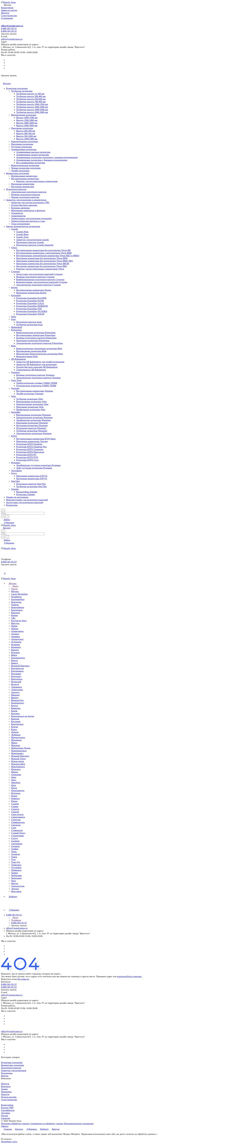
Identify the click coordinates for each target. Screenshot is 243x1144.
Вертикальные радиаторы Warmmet (33, 415)
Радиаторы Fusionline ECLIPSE (31, 298)
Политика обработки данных (15, 1123)
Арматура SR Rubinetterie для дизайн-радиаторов (40, 361)
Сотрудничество (9, 1099)
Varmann (15, 388)
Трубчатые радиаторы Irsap (29, 324)
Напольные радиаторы (22, 144)
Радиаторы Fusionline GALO (30, 303)
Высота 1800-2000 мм (26, 123)
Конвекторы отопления (17, 173)
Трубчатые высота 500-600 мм (31, 99)
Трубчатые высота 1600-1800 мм (32, 107)
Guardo (14, 229)
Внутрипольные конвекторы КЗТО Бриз (36, 438)
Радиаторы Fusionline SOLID (30, 314)
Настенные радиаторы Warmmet (32, 425)
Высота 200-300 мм (25, 131)
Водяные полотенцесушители (25, 194)
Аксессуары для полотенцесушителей (24, 502)
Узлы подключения (20, 223)
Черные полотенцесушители (25, 197)
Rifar (13, 346)
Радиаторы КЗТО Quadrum (29, 444)
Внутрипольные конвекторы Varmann (34, 391)
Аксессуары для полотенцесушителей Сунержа (39, 274)
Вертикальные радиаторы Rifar (31, 351)
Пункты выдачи (8, 1097)
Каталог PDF (7, 1107)
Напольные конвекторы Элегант (32, 441)
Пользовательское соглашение (79, 1123)
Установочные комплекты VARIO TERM (36, 385)
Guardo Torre (22, 237)
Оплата (4, 1115)
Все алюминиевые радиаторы (30, 162)
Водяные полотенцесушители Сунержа (35, 277)
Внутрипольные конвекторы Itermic (33, 290)
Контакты (6, 1086)
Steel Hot (15, 481)
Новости (5, 1094)
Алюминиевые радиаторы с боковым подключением (41, 160)
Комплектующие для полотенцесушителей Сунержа (41, 282)
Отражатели (17, 213)
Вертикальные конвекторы (24, 176)
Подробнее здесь (9, 1141)
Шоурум (5, 1083)
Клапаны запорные (20, 208)
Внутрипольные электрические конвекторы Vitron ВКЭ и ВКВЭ (47, 255)
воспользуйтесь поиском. (129, 976)
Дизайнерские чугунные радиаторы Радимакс (38, 465)
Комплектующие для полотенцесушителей (27, 500)
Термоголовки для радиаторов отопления (31, 218)
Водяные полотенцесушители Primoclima (36, 338)
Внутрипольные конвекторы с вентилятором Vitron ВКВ (44, 253)
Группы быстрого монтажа (24, 205)
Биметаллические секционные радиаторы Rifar (39, 348)
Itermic (14, 287)
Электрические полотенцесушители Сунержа (38, 285)
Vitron (14, 247)
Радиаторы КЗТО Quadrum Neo (31, 446)
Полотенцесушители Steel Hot (31, 484)
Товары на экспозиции (17, 497)
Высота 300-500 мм (25, 133)
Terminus (15, 372)
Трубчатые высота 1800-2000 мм (32, 109)
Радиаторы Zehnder (25, 494)
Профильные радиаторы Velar (30, 409)
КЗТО (14, 436)
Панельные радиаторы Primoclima (32, 340)
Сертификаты (7, 1110)
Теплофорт (16, 470)
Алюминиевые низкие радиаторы (32, 154)
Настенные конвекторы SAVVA (31, 478)
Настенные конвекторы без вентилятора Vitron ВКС (41, 266)
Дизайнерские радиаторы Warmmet (33, 420)
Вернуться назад (9, 979)
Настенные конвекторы (22, 186)
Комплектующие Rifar (27, 356)
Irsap (13, 319)
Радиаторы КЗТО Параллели (30, 452)
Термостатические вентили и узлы (28, 221)
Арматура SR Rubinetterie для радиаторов (36, 364)
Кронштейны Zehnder (26, 492)
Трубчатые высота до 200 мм (30, 93)
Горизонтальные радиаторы (24, 141)
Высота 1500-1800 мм (26, 120)
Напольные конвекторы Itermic (31, 292)
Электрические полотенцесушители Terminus (38, 377)
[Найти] (7, 516)
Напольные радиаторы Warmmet (32, 423)
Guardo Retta (22, 234)
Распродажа (11, 505)
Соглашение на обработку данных (46, 1123)
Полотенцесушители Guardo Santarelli (34, 245)
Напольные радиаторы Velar (30, 407)
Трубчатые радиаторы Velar (29, 399)
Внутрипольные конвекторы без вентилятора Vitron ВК (43, 250)
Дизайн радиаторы (20, 170)
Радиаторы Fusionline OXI (29, 308)
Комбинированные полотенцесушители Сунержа (40, 279)
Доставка (5, 1113)
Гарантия (5, 1118)
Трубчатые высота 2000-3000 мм (32, 112)
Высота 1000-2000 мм (26, 139)
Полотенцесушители (16, 189)
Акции (4, 1089)
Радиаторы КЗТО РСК (27, 457)
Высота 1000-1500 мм (26, 117)
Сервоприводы (18, 215)
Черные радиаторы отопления (25, 168)
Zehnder (15, 489)
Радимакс (15, 462)
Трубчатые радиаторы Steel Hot (31, 486)
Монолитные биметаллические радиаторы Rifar (39, 354)
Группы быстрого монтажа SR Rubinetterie (37, 367)
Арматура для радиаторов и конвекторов (26, 200)
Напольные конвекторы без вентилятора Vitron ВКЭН (42, 263)
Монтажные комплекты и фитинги (28, 210)
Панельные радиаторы (22, 128)
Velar (13, 396)
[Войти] (2, 570)
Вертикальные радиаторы (23, 115)
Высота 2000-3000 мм (26, 125)
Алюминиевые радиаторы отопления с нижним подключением (47, 157)
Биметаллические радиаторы (25, 165)
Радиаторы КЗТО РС (26, 454)
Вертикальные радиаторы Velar (31, 401)
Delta (13, 316)
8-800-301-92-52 (9, 28)
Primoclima (16, 330)
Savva (14, 473)
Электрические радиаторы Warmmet (34, 433)
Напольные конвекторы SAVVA (31, 476)
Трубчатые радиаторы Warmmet (31, 430)
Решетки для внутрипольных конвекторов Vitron (40, 269)
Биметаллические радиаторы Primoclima (36, 332)
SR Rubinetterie (18, 359)
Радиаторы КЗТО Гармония (29, 449)
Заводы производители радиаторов (23, 226)
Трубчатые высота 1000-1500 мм (32, 104)
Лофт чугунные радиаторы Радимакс (34, 468)
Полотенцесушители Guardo (30, 242)
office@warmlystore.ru (12, 26)
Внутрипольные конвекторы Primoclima (35, 335)
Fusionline (16, 295)
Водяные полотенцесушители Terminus (35, 375)
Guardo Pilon (22, 231)
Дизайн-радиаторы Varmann (29, 393)
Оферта (4, 1126)
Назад (15, 586)
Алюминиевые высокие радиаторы (33, 152)
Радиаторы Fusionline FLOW (30, 300)
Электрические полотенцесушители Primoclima (39, 343)
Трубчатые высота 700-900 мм (31, 101)
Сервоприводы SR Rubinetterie (31, 369)
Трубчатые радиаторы (21, 91)
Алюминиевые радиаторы (23, 149)
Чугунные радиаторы (21, 146)
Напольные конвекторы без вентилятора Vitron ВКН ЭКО (44, 261)
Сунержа (15, 271)
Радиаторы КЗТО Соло (27, 460)
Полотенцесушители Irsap (29, 322)
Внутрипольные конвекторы (25, 178)
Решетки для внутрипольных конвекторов (37, 181)
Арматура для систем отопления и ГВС (30, 202)
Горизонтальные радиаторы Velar (32, 404)
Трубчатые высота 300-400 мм (31, 96)
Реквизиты (6, 1091)
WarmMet (15, 412)
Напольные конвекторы (22, 184)
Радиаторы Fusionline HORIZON (32, 306)
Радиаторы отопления (16, 88)
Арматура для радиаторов (13, 1070)
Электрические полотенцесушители (28, 192)
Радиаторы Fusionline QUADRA (31, 311)
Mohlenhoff (16, 327)
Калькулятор (7, 1105)
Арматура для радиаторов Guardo (32, 239)
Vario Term (16, 380)
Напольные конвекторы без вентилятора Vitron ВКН (42, 258)
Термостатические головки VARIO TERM (36, 383)
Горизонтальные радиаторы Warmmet (34, 417)
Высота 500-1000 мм (26, 136)
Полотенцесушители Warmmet (31, 428)
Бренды (4, 1075)
